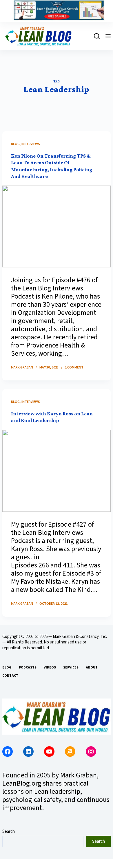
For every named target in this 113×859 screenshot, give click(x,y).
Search (8, 831)
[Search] (97, 36)
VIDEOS (50, 667)
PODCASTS (28, 667)
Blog (15, 144)
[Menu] (108, 36)
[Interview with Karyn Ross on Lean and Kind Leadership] (56, 471)
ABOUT (92, 667)
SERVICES (71, 667)
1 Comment (74, 367)
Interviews (30, 144)
